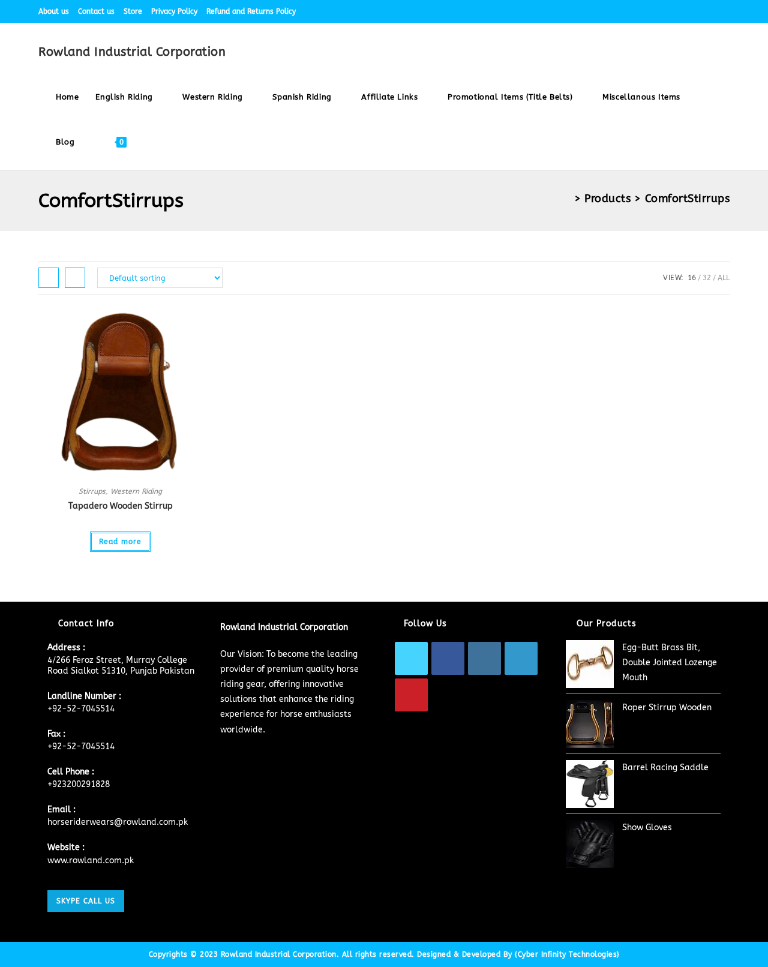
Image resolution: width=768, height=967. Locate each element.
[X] (411, 658)
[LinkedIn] (521, 658)
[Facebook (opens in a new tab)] (657, 11)
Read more (120, 541)
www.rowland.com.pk (90, 860)
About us (53, 11)
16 (692, 278)
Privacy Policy (174, 11)
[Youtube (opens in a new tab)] (724, 11)
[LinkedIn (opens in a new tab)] (699, 11)
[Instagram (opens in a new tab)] (685, 11)
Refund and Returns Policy (251, 11)
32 (707, 278)
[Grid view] (48, 278)
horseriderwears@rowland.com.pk (117, 822)
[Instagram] (484, 658)
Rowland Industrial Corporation (132, 52)
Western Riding (136, 491)
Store (133, 11)
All (724, 278)
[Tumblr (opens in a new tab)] (712, 11)
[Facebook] (447, 658)
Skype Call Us (85, 901)
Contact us (96, 11)
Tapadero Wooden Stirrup (120, 506)
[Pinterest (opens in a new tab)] (671, 11)
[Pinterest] (411, 694)
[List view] (75, 278)
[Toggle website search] (146, 141)
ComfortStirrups (687, 198)
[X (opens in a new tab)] (643, 11)
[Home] (566, 198)
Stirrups (92, 491)
